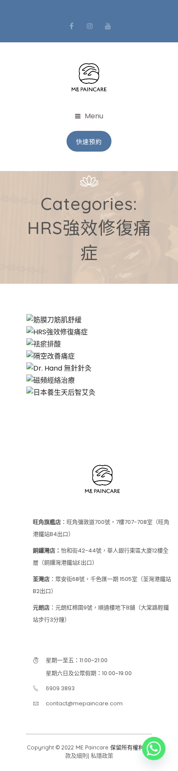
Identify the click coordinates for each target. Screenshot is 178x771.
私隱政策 (102, 755)
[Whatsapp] (153, 748)
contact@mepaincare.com (84, 703)
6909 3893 (60, 688)
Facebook (71, 26)
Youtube (108, 26)
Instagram (90, 26)
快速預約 (89, 142)
